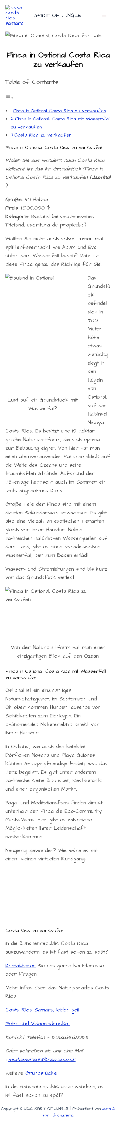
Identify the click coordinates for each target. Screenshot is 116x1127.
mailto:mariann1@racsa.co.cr (42, 1059)
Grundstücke (42, 1073)
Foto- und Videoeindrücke (37, 1023)
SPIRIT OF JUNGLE (57, 15)
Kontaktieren (20, 965)
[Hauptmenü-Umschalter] (104, 15)
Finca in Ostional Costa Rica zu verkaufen (59, 111)
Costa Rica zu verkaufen (42, 135)
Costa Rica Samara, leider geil (42, 1010)
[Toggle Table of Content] (9, 97)
